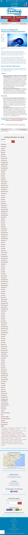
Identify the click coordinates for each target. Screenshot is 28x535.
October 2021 (4, 260)
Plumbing (3, 420)
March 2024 (3, 203)
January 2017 (4, 371)
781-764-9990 (11, 1)
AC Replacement (4, 429)
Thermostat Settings (14, 124)
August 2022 (3, 240)
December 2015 (4, 397)
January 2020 (4, 301)
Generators (3, 406)
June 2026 (3, 150)
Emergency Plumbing (15, 433)
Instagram (26, 5)
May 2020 (3, 293)
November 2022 (4, 234)
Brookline (3, 432)
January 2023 (4, 230)
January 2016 (4, 395)
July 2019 (3, 312)
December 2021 (4, 256)
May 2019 (3, 316)
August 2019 (3, 310)
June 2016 (3, 385)
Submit (19, 503)
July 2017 (3, 359)
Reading (11, 442)
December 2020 (4, 279)
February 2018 (4, 346)
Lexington (12, 439)
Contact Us (14, 20)
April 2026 (3, 154)
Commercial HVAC (5, 404)
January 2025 (4, 183)
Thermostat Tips (22, 124)
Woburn (3, 445)
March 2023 (3, 226)
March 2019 (3, 320)
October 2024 (4, 189)
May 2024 (3, 199)
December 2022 (4, 232)
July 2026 (3, 148)
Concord (13, 432)
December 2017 (4, 350)
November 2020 (4, 281)
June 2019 (3, 314)
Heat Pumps (3, 408)
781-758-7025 (20, 1)
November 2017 (4, 352)
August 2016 (3, 381)
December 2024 (4, 185)
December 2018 (4, 326)
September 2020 (4, 285)
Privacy (1, 533)
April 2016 (3, 389)
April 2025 (3, 177)
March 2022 (3, 250)
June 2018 (3, 338)
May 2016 (3, 387)
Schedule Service (7, 17)
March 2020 (3, 297)
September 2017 (4, 356)
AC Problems (18, 428)
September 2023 (4, 215)
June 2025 (3, 173)
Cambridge (8, 432)
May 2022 (3, 246)
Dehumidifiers (19, 432)
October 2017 (4, 354)
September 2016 (4, 379)
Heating (2, 410)
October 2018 (4, 330)
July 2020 (3, 289)
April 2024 (3, 201)
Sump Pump (4, 443)
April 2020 (3, 295)
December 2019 (4, 303)
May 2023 (3, 222)
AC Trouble (17, 429)
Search (13, 141)
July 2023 (3, 218)
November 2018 (4, 328)
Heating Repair (23, 436)
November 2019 (4, 305)
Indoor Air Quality (5, 416)
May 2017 (3, 363)
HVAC (24, 125)
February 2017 (4, 369)
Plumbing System (5, 442)
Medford (16, 439)
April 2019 (3, 318)
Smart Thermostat (17, 442)
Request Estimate (20, 17)
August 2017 (3, 357)
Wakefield (9, 443)
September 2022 (4, 238)
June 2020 (3, 291)
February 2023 (4, 228)
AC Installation (4, 428)
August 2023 (3, 216)
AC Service (11, 429)
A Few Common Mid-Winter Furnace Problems (21, 23)
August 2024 (3, 193)
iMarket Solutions (8, 533)
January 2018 (4, 348)
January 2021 (4, 277)
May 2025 (3, 175)
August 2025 (3, 169)
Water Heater (15, 443)
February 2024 (4, 205)
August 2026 (3, 146)
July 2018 (3, 336)
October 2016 (4, 377)
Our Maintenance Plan (5, 418)
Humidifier (9, 437)
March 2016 (3, 391)
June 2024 (3, 197)
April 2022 (3, 248)
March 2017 (3, 367)
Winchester (21, 443)
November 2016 (4, 375)
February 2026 (4, 158)
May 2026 (3, 152)
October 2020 (4, 283)
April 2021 (3, 271)
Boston (8, 124)
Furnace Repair (4, 435)
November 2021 (4, 258)
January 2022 (4, 254)
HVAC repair (17, 437)
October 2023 (4, 213)
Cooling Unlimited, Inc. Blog (14, 137)
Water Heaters (4, 424)
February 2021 (4, 275)
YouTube (24, 5)
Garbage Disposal (12, 435)
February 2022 (4, 252)
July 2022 (3, 242)
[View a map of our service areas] (14, 466)
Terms (3, 533)
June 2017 (3, 361)
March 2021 (3, 273)
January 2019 (4, 324)
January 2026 (4, 160)
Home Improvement (5, 412)
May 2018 (3, 340)
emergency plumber (5, 433)
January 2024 (4, 207)
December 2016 (4, 373)
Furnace (22, 433)
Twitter (26, 3)
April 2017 (3, 365)
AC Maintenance (11, 428)
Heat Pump (3, 437)
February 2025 (4, 181)
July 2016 (3, 383)
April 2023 (3, 224)
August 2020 (3, 287)
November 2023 (4, 211)
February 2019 (4, 322)
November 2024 (4, 187)
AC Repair (24, 428)
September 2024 (4, 191)
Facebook (24, 3)
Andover (20, 430)
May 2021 (3, 269)
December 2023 (4, 209)
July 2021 (3, 265)
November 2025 (4, 164)
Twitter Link (3, 124)
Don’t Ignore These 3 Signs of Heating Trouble (7, 23)
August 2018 (3, 334)
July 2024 (3, 195)
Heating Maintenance (14, 436)
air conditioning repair (13, 430)
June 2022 (3, 244)
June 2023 (3, 220)
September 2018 (4, 332)
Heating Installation (5, 436)
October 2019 (4, 307)
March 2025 (3, 179)
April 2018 (3, 342)
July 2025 (3, 171)
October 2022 (4, 236)
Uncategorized (4, 422)
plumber (24, 439)
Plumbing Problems (18, 440)
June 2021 (3, 267)
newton (20, 439)
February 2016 (4, 393)
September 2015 (4, 399)
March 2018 (3, 344)
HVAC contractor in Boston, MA (17, 118)
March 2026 (3, 156)
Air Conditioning (4, 402)
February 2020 (4, 299)
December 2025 (4, 162)
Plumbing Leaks (9, 440)
